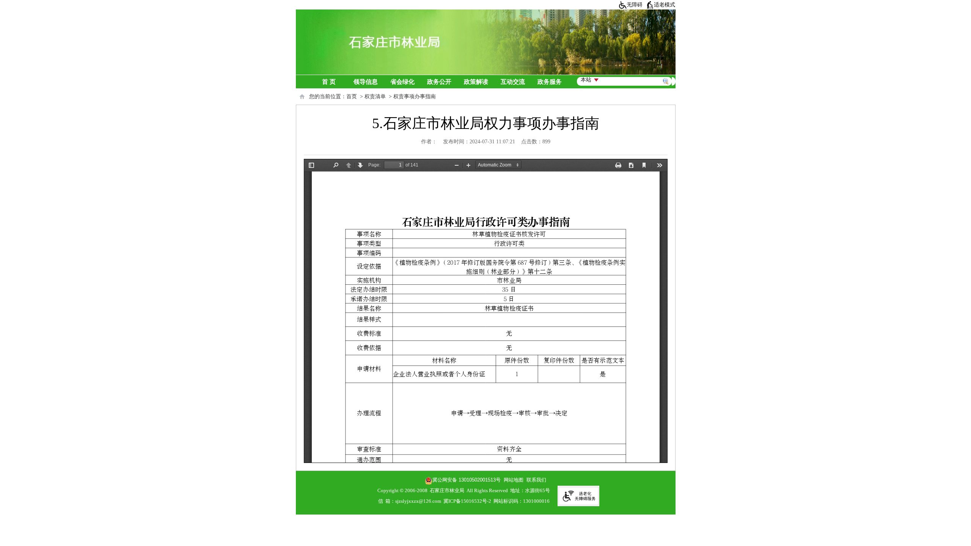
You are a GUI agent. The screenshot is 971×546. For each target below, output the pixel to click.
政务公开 (439, 81)
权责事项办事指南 (414, 96)
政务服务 (549, 81)
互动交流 (513, 81)
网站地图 (512, 480)
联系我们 (536, 480)
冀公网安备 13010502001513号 (466, 480)
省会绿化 (402, 81)
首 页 (329, 81)
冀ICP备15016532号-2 (467, 501)
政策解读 (476, 81)
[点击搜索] (667, 72)
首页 (351, 96)
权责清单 (375, 96)
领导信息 (366, 81)
